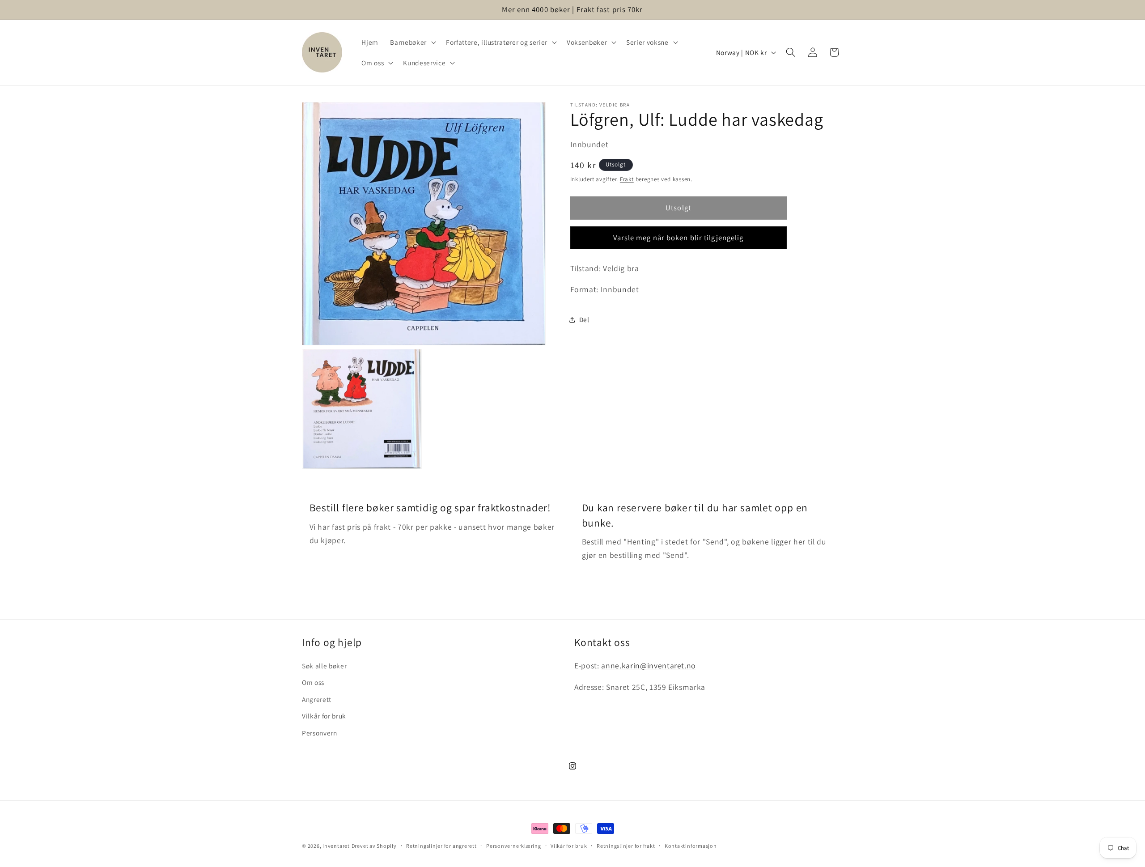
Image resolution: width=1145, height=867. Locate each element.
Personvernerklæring (513, 845)
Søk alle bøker (324, 665)
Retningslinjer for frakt (626, 845)
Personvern (319, 732)
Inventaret (336, 845)
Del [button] (584, 319)
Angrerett (316, 699)
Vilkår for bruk (324, 716)
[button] (412, 42)
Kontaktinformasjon (691, 845)
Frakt (627, 179)
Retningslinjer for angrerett (441, 845)
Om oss (313, 682)
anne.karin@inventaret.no (648, 665)
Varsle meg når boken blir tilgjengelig (678, 237)
